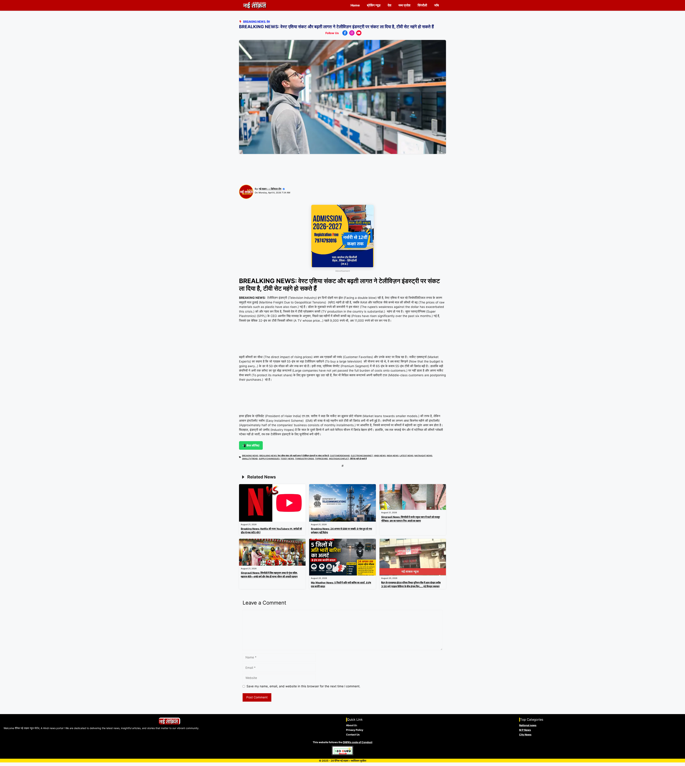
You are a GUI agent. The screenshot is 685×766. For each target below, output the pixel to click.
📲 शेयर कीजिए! (251, 445)
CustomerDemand (340, 455)
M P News (525, 729)
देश (389, 5)
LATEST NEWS (406, 455)
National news (527, 725)
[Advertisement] (342, 171)
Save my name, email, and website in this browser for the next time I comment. (303, 686)
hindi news (380, 455)
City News (525, 734)
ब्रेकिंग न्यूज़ (373, 5)
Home (355, 5)
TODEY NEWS (287, 458)
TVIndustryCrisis (304, 458)
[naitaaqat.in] (255, 5)
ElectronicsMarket (362, 455)
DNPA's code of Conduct (357, 742)
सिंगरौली (422, 5)
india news (393, 455)
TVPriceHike (321, 458)
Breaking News (254, 21)
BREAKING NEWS (250, 455)
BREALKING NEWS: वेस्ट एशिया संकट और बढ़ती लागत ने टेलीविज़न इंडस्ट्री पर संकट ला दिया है (294, 455)
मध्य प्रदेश (404, 5)
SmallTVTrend (250, 458)
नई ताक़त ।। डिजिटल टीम (270, 188)
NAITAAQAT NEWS (423, 455)
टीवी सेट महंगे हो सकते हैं (358, 458)
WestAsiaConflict (339, 458)
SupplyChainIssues (269, 458)
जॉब (436, 5)
